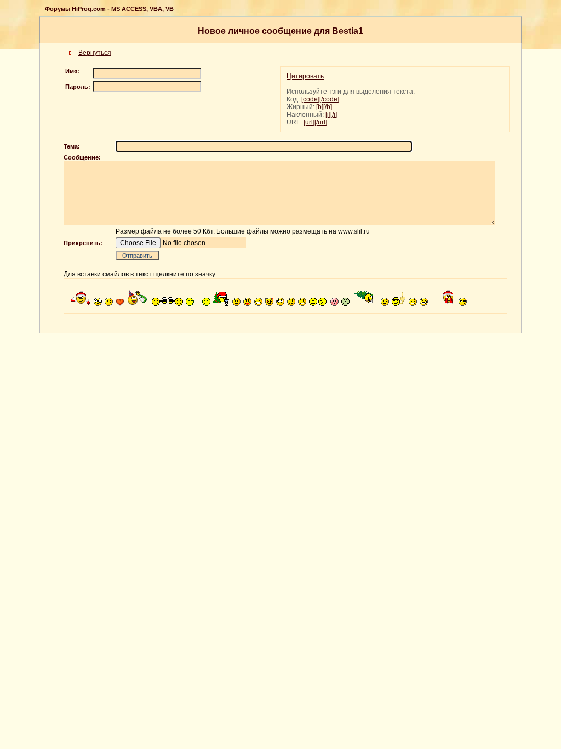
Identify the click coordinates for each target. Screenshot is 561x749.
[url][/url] (315, 122)
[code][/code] (320, 99)
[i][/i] (331, 114)
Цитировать (305, 76)
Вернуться (94, 52)
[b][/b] (324, 107)
